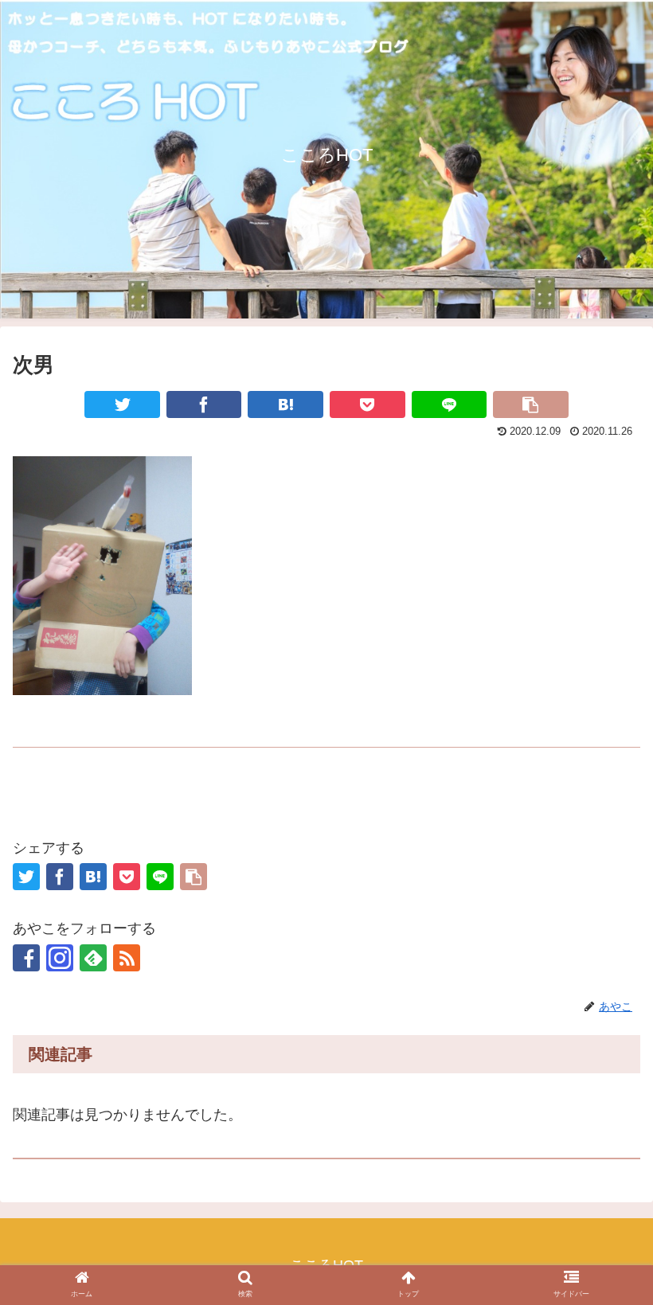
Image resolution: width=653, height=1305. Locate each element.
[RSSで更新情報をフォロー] (126, 957)
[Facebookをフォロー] (26, 957)
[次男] (285, 404)
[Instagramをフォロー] (59, 957)
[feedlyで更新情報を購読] (93, 957)
